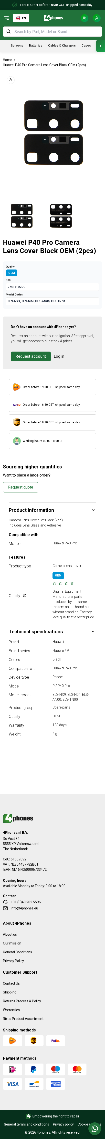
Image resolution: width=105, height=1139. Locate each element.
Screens (17, 45)
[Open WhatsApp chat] (94, 1128)
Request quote (20, 487)
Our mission (12, 943)
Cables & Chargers (62, 45)
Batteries (35, 45)
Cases (86, 45)
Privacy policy (63, 1124)
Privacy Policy (13, 961)
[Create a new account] (84, 18)
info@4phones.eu (24, 908)
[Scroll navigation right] (100, 46)
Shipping (9, 992)
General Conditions (17, 952)
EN (24, 18)
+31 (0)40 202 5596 (26, 902)
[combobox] (21, 18)
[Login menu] (96, 18)
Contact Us (11, 983)
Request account (31, 356)
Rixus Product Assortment (23, 1019)
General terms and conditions (26, 1124)
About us (10, 934)
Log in (59, 356)
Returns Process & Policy (22, 1001)
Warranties (11, 1010)
